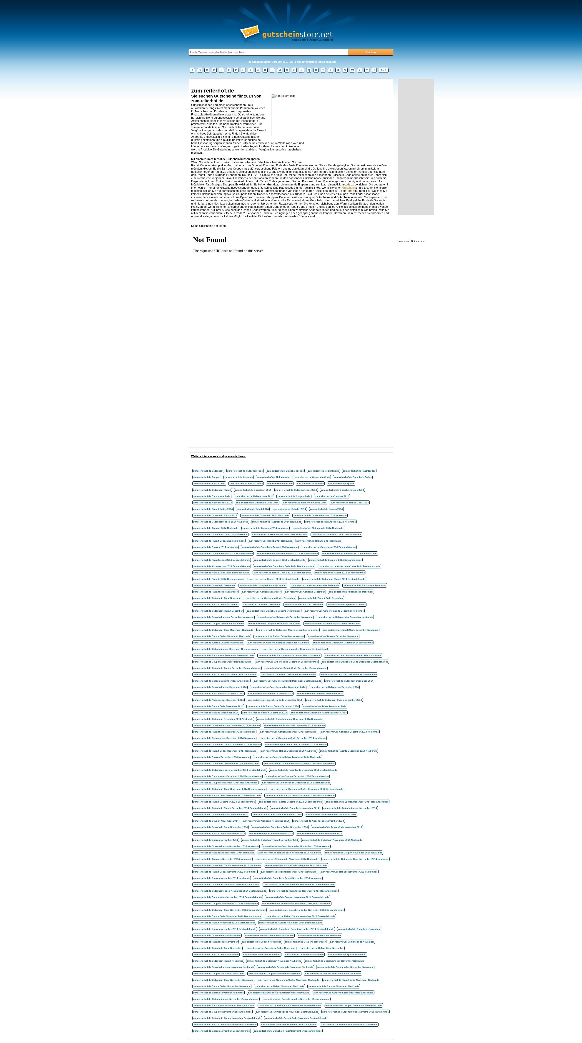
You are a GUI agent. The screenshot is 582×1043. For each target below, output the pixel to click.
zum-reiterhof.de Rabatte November (304, 954)
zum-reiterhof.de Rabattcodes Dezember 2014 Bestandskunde (227, 776)
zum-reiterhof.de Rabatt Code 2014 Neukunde (336, 534)
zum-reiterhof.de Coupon (206, 477)
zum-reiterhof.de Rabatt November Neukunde (279, 986)
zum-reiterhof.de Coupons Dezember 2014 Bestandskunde (225, 782)
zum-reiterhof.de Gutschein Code (312, 477)
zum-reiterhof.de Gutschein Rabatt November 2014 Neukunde (288, 878)
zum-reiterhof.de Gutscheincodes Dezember (315, 585)
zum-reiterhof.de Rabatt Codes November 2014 (219, 833)
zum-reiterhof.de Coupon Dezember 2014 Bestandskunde (297, 776)
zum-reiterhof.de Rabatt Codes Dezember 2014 (273, 706)
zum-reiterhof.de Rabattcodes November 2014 (331, 814)
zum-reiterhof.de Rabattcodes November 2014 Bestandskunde (227, 897)
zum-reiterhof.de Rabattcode (323, 471)
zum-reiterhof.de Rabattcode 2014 (212, 496)
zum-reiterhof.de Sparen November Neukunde (218, 992)
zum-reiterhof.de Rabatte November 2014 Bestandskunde (290, 922)
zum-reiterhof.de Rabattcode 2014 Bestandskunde (349, 553)
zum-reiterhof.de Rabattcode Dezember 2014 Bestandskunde (303, 770)
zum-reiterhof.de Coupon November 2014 (215, 821)
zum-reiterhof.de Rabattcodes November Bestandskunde (289, 1005)
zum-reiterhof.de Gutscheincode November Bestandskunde (226, 999)
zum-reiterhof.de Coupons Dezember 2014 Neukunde (350, 731)
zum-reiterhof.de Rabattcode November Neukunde (285, 967)
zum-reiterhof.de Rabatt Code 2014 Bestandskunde (221, 572)
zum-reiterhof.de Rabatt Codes (246, 483)
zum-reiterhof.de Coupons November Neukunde (274, 973)
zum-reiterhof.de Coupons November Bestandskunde (222, 1011)
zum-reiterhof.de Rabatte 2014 (289, 509)
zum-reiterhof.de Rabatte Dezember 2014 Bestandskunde (290, 801)
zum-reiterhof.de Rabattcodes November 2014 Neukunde (289, 852)
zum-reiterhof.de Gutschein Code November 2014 (220, 827)
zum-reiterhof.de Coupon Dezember (261, 591)
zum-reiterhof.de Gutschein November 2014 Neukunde (332, 840)
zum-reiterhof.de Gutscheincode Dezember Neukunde (334, 611)
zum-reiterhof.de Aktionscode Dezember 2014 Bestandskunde (296, 782)
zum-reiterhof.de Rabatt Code (209, 483)
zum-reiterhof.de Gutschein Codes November (271, 948)
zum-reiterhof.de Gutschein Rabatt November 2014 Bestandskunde (297, 929)
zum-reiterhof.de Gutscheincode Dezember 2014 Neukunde (289, 719)
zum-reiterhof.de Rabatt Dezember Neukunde (279, 636)
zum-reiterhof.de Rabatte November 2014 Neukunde (349, 871)
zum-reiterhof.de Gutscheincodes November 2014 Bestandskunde (229, 891)
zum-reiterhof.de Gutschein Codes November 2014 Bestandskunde (307, 910)
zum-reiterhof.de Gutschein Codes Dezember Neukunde (288, 630)
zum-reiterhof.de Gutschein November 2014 (295, 808)
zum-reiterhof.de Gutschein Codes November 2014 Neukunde (227, 865)
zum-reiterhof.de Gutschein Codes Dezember (270, 598)
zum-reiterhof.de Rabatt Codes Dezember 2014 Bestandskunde (300, 795)
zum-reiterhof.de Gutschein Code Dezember (217, 598)
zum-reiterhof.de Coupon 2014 (294, 496)
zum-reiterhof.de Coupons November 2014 (266, 821)
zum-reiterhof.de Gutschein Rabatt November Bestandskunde (288, 1031)
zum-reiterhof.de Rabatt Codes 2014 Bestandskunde (282, 572)
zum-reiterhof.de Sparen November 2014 (215, 840)
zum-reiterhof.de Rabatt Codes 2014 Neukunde (219, 541)
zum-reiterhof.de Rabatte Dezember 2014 (215, 712)
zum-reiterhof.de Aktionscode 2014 (212, 502)
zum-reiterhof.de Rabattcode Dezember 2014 (334, 687)
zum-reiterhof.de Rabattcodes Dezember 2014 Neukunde (224, 731)
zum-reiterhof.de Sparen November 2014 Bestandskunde (224, 929)
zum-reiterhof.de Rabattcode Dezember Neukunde (285, 617)
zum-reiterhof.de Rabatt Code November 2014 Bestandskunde (227, 916)
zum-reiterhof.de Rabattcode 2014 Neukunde (276, 521)
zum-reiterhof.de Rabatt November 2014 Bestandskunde (224, 922)
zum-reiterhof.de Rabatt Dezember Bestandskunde (288, 674)
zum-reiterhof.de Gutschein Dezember (214, 585)
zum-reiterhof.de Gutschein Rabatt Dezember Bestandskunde (287, 681)
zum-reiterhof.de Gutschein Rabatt (212, 490)
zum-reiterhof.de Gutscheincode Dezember (262, 585)
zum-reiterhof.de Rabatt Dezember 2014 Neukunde (288, 751)
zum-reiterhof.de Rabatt (280, 483)
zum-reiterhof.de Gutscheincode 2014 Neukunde (320, 515)
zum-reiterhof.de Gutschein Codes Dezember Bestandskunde (227, 668)
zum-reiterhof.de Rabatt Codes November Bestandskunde (225, 1024)
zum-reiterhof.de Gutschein (208, 471)
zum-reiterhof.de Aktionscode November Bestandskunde (287, 1011)
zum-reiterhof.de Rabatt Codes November (216, 954)
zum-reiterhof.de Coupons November (305, 941)
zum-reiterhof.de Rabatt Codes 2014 (213, 509)
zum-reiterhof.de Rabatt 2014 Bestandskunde (340, 572)
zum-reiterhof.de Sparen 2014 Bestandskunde (273, 579)
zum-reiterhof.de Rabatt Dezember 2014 (324, 706)
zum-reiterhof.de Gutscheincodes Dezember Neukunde (223, 617)
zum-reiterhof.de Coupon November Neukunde (218, 973)
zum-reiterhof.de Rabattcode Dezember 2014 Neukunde (294, 725)
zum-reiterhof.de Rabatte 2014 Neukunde (318, 541)
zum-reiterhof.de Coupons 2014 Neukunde (265, 528)
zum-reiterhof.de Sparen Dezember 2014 (264, 712)
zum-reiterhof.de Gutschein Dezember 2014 (349, 681)
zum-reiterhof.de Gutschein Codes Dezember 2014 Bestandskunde (306, 789)
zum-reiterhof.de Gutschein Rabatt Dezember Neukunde (278, 642)
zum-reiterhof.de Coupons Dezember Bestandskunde (222, 661)
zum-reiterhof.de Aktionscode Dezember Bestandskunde (287, 661)
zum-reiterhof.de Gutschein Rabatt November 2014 (270, 840)
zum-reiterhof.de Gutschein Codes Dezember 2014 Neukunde (227, 744)
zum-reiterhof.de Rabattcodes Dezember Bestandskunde (289, 655)
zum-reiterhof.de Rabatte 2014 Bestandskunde (218, 579)
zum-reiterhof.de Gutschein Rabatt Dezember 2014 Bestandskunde (230, 808)
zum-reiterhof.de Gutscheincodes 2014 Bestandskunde (287, 553)
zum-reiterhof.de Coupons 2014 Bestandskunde (335, 560)
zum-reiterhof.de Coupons (238, 477)
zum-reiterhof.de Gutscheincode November (217, 935)
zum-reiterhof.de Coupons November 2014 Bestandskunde (225, 903)
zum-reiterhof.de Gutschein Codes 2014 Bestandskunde (349, 566)
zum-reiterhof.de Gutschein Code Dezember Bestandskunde (355, 661)
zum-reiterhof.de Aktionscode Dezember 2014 (218, 700)
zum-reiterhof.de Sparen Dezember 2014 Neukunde (221, 757)
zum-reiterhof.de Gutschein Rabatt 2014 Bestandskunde (334, 579)
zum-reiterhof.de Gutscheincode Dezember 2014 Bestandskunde (299, 763)
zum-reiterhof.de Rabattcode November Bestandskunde (223, 1005)
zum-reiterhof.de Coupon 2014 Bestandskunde (279, 560)
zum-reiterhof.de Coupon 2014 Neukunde (215, 528)
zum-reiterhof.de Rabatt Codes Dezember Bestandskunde (224, 674)
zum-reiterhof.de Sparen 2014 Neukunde (215, 547)
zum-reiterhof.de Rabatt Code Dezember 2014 (218, 706)
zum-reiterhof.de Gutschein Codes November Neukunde (288, 980)
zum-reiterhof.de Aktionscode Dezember (351, 591)
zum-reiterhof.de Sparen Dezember (346, 604)
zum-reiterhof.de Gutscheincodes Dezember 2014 (278, 687)
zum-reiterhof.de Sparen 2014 (326, 509)
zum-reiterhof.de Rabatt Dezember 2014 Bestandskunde (224, 801)
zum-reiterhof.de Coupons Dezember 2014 (320, 693)
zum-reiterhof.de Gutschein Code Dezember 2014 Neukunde (293, 738)
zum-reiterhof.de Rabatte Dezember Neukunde (333, 636)
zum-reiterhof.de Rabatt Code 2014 (350, 502)
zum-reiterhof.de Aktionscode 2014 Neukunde (318, 528)
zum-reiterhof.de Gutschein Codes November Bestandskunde (227, 1018)
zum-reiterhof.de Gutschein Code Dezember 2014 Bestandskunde (229, 789)
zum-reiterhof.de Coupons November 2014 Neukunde (222, 859)
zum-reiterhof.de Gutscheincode (245, 471)
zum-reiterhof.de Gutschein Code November (217, 948)
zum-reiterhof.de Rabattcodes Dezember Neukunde (345, 617)
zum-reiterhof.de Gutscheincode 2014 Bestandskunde (223, 553)
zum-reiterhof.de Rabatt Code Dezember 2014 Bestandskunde (227, 795)
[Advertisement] (274, 82)
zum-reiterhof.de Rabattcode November (319, 935)
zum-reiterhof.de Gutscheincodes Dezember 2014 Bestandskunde (229, 770)
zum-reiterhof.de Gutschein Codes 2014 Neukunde (279, 534)
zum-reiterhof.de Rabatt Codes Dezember (215, 604)
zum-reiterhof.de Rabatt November (262, 954)
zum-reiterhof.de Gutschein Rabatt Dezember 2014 (319, 712)
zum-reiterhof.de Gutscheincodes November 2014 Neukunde (296, 846)
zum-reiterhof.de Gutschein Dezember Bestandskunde (343, 642)
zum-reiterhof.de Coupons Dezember (305, 591)
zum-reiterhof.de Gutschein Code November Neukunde (223, 980)
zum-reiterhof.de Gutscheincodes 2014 (342, 490)
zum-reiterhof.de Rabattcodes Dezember (215, 591)
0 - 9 (383, 70)
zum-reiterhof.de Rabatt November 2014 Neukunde (288, 871)
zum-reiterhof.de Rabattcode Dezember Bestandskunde (223, 655)
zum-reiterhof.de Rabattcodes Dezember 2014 (218, 693)
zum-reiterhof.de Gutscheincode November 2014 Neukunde (226, 846)
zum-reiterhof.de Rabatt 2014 (253, 509)
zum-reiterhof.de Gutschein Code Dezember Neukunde (223, 630)
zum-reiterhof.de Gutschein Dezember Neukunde (274, 611)
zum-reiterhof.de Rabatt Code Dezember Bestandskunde (296, 668)
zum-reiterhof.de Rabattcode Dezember (364, 585)
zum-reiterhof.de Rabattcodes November (215, 941)
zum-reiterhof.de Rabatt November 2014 (271, 833)
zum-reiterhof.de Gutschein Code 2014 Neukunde (220, 534)
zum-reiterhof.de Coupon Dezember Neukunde (218, 623)
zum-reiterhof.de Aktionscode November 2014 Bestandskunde (296, 903)
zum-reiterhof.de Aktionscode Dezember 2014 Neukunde (224, 738)
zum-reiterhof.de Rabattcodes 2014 (254, 496)
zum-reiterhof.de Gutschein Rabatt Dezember (218, 611)
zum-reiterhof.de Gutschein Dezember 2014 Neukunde (223, 719)
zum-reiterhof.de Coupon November (261, 941)
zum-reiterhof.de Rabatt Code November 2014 (337, 827)
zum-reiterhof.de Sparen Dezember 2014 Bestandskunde (357, 801)
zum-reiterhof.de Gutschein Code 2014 (257, 502)
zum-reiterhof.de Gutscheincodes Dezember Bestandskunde (296, 649)
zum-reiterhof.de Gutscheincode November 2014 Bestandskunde (299, 884)
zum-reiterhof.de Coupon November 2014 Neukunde (353, 852)
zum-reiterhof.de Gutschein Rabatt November (218, 961)
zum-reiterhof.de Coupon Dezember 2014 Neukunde (288, 731)
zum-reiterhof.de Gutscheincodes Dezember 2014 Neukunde (226, 725)
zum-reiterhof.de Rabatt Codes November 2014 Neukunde (225, 871)
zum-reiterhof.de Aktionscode (273, 477)
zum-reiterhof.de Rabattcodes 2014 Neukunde (330, 521)
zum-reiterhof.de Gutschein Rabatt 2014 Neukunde (270, 547)
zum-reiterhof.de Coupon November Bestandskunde (353, 1005)
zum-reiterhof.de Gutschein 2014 (253, 490)
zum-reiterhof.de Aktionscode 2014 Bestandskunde (221, 566)
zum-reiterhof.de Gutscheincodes (285, 471)
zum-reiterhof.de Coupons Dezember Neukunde (274, 623)
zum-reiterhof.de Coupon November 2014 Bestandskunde (297, 897)
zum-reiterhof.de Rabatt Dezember (261, 604)
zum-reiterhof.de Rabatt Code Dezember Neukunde (351, 630)
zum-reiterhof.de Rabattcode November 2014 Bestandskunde (304, 891)
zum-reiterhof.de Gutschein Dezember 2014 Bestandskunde (226, 763)
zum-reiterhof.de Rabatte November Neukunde (333, 986)
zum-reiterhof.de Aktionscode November (352, 941)
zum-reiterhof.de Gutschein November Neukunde (274, 961)
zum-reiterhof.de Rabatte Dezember (303, 604)
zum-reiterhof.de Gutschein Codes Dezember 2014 (334, 700)
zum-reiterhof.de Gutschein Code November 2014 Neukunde (355, 859)
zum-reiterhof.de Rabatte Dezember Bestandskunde (348, 674)
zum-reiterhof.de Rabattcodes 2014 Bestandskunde (221, 560)
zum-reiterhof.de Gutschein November (359, 929)
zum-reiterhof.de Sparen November (347, 954)
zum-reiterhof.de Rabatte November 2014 (319, 833)
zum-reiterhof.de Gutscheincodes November (269, 935)
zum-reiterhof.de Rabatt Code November (322, 948)
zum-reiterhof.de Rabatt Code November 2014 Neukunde (296, 865)
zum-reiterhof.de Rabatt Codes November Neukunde (222, 986)
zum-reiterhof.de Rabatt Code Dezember (321, 598)
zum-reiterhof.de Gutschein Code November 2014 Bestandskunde (229, 910)
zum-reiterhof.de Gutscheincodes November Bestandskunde (296, 999)
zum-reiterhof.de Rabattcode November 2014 (277, 814)
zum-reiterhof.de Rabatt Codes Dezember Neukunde (221, 636)
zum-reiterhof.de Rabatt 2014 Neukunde (270, 541)
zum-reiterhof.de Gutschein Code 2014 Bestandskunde (284, 566)
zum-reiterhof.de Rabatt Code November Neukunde (351, 980)
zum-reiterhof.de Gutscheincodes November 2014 (220, 814)
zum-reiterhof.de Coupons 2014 (332, 496)
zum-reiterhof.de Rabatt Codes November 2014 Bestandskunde (300, 916)
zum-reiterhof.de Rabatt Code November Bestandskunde (296, 1018)
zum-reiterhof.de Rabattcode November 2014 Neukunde (223, 852)
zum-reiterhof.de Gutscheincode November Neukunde (334, 961)
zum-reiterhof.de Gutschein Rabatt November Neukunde (278, 992)
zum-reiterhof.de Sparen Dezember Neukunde (218, 642)
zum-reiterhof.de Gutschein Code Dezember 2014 (275, 700)
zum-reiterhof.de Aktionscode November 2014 (318, 821)
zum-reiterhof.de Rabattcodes (359, 471)
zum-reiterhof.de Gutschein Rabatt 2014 (215, 515)
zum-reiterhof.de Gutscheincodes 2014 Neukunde (220, 521)
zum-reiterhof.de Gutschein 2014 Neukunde (265, 515)
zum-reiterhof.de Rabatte (310, 483)
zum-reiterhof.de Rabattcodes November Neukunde (345, 967)
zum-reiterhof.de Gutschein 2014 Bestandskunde (329, 547)
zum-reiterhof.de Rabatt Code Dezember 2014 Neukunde (296, 744)
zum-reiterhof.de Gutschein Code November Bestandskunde (355, 1011)
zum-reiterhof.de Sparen (341, 483)
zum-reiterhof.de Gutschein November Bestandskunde (344, 992)
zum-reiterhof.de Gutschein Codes (353, 477)
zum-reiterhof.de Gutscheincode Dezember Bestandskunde (225, 649)
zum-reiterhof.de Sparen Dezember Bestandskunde (221, 681)
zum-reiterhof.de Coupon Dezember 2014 (270, 693)
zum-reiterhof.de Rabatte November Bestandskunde (349, 1024)
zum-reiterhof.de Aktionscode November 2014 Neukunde (287, 859)
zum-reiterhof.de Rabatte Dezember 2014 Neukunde (348, 751)
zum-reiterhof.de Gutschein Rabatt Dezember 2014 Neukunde (287, 757)
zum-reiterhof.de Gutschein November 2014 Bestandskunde (226, 884)
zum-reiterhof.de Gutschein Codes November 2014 (280, 827)
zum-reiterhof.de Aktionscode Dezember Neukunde (332, 623)
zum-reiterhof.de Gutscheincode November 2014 (350, 808)
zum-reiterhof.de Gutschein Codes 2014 (304, 502)
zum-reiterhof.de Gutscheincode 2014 (296, 490)
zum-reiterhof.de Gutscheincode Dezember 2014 (220, 687)
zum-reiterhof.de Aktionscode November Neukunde (333, 973)
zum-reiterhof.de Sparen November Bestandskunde (221, 1031)
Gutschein (348, 187)
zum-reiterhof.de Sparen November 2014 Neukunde (221, 878)
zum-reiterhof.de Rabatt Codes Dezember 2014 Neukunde (224, 751)
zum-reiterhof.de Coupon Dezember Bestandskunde (353, 655)
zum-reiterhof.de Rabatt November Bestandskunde (288, 1024)
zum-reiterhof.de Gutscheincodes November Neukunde (223, 967)
